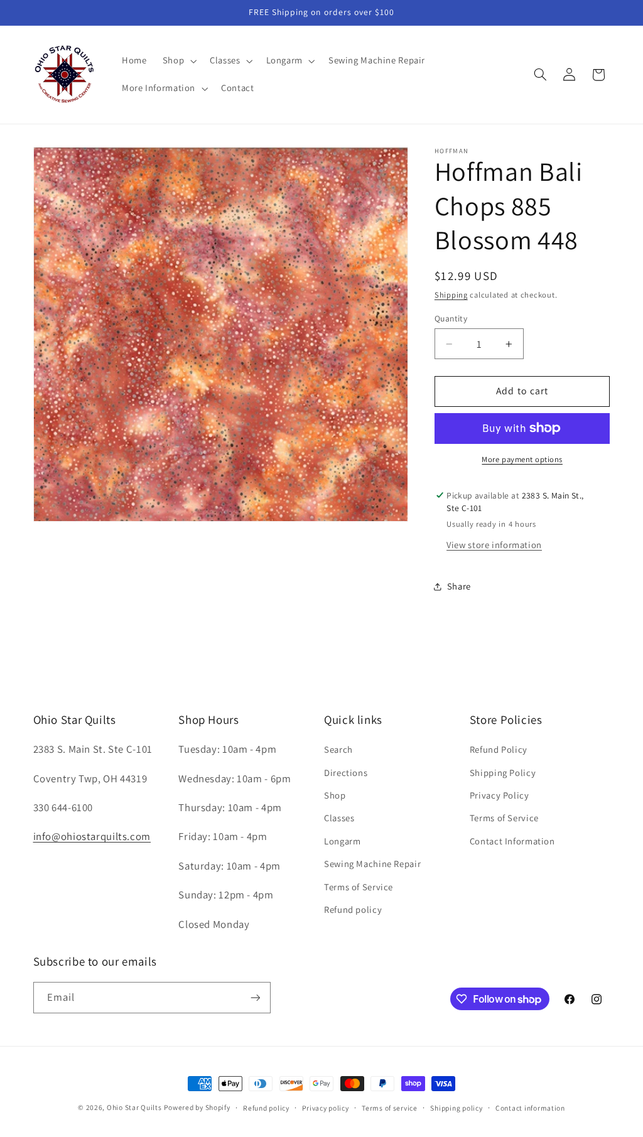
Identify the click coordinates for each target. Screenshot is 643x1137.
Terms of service (390, 1108)
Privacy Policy (499, 795)
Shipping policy (456, 1108)
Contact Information (512, 841)
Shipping (451, 294)
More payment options (522, 459)
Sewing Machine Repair (372, 864)
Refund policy (353, 909)
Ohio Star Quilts (134, 1107)
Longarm (342, 841)
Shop (335, 795)
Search (338, 749)
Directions (345, 773)
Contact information (530, 1108)
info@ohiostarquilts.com (92, 836)
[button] (178, 61)
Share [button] (459, 586)
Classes (339, 818)
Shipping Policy (503, 773)
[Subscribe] (254, 997)
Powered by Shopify (197, 1107)
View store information (494, 545)
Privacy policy (325, 1108)
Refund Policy (498, 749)
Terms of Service (358, 887)
